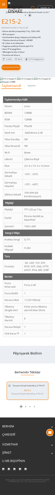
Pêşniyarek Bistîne (11, 67)
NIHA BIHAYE (50, 432)
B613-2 (27, 390)
